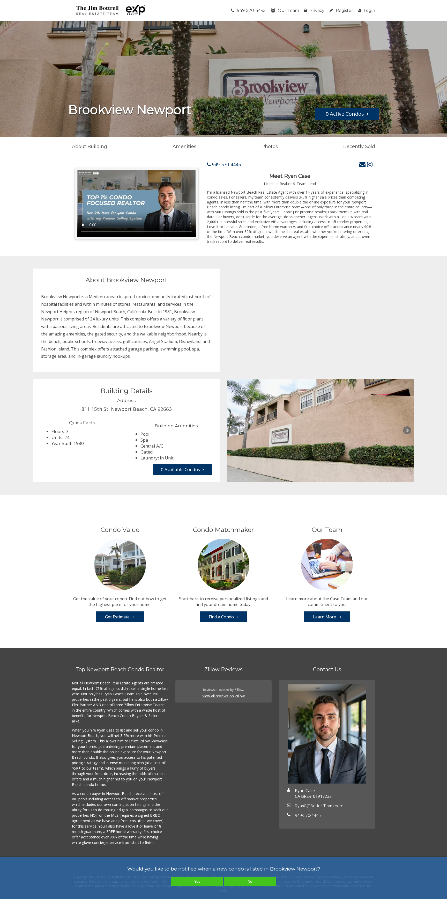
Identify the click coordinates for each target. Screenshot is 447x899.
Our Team (288, 10)
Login (369, 10)
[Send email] (362, 164)
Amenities (184, 146)
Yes (197, 881)
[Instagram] (370, 164)
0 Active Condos (345, 113)
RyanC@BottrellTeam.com (319, 805)
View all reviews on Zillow (223, 695)
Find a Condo (221, 617)
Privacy (316, 10)
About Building (89, 146)
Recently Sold (359, 146)
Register (344, 10)
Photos (270, 146)
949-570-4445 (251, 10)
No (250, 881)
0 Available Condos (180, 469)
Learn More (325, 617)
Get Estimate (118, 617)
